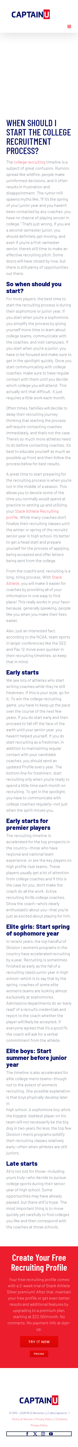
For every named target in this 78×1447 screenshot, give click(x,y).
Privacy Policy (44, 1419)
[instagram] (43, 1434)
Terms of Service (22, 1419)
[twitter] (35, 1434)
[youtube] (51, 1434)
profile (12, 517)
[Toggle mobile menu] (69, 26)
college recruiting (29, 161)
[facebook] (27, 1434)
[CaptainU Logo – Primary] (39, 1395)
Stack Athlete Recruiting (37, 511)
